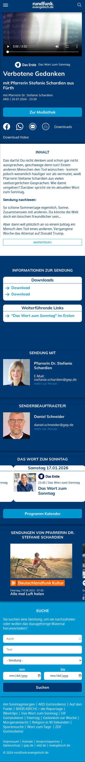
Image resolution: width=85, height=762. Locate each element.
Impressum (11, 741)
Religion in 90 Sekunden (50, 722)
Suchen (79, 4)
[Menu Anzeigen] (5, 5)
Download (20, 288)
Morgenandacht (15, 722)
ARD (6, 99)
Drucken (45, 126)
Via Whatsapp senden (19, 126)
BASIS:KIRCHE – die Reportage (39, 708)
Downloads (63, 127)
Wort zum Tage (39, 727)
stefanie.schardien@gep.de (55, 379)
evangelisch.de (59, 745)
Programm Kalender (42, 513)
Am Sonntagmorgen (19, 704)
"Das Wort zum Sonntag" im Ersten (42, 315)
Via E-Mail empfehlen (32, 126)
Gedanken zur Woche (60, 718)
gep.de (28, 745)
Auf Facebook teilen (6, 126)
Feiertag (15, 590)
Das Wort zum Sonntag (54, 64)
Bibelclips (10, 713)
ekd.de (41, 745)
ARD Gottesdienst (52, 704)
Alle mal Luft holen (27, 593)
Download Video (16, 137)
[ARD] (25, 65)
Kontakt (27, 741)
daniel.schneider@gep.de (53, 425)
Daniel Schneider (49, 416)
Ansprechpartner (48, 741)
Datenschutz (11, 745)
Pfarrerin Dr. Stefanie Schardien (30, 95)
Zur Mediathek (42, 112)
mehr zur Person (45, 384)
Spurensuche (13, 727)
